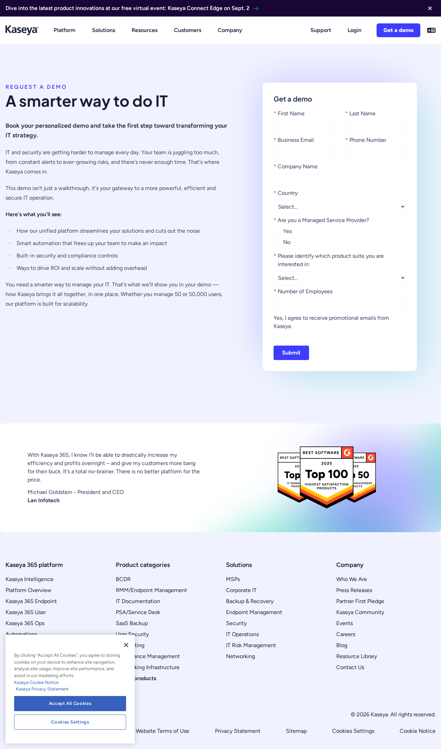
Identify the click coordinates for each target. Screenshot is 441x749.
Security (236, 623)
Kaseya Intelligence (29, 579)
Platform (64, 30)
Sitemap (296, 731)
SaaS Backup (132, 623)
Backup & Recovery (250, 601)
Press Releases (354, 590)
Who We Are (351, 579)
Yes (287, 231)
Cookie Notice (417, 731)
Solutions (103, 30)
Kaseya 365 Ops (25, 623)
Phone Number (365, 140)
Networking (240, 656)
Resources (144, 30)
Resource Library (356, 656)
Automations (21, 634)
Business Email (294, 140)
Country (286, 193)
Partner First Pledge (360, 601)
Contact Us (350, 667)
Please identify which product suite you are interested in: (329, 260)
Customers (187, 30)
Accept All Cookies (70, 703)
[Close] (126, 645)
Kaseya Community (360, 612)
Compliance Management (148, 656)
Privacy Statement (237, 731)
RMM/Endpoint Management (151, 590)
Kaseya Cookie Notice (36, 682)
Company (230, 30)
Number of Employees (303, 291)
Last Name (360, 113)
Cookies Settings (353, 731)
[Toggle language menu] (431, 30)
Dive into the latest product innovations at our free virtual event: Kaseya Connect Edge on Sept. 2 (127, 8)
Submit (291, 352)
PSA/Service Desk (138, 612)
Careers (345, 634)
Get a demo (398, 30)
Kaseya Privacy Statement (42, 689)
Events (344, 623)
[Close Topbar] (429, 8)
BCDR (123, 579)
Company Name (296, 166)
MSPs (233, 579)
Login (354, 30)
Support (320, 30)
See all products (136, 678)
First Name (289, 113)
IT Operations (242, 634)
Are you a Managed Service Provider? (321, 220)
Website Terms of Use (162, 731)
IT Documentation (138, 601)
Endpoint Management (254, 612)
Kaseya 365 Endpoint (31, 601)
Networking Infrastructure (148, 667)
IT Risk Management (251, 645)
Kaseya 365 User (26, 612)
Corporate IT (241, 590)
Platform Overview (28, 590)
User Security (132, 634)
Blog (341, 645)
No (286, 242)
